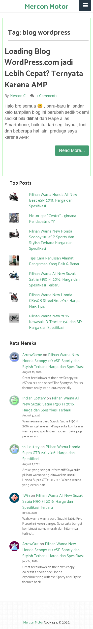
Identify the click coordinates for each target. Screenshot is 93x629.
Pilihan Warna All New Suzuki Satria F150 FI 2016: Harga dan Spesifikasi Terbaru (54, 279)
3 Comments (46, 96)
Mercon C (18, 96)
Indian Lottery (34, 398)
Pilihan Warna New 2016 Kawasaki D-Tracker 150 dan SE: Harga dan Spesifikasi (55, 322)
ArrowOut (30, 544)
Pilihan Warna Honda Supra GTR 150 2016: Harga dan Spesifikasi (51, 453)
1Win (26, 495)
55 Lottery (30, 447)
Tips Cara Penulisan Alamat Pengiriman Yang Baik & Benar (54, 261)
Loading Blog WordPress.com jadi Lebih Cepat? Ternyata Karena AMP (43, 68)
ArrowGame (32, 355)
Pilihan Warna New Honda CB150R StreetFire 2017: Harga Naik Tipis (54, 301)
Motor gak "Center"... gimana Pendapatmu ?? (52, 219)
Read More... (72, 150)
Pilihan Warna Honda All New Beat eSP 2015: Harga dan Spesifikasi (53, 200)
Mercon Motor (46, 6)
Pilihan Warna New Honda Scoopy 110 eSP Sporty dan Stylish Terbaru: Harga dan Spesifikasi (51, 240)
